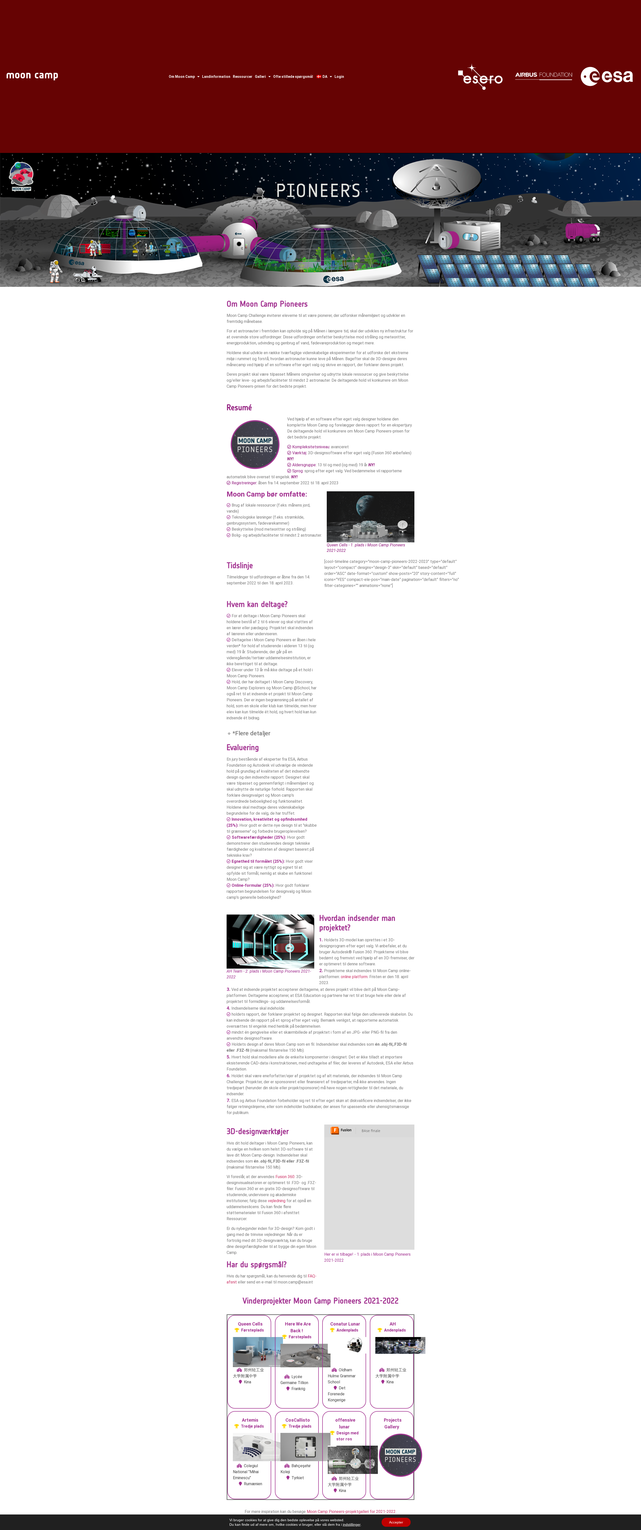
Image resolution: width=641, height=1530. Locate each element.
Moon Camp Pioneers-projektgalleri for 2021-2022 (351, 1511)
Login (339, 77)
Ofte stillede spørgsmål (293, 77)
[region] (320, 220)
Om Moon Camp (182, 77)
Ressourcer (242, 77)
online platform (354, 976)
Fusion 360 (284, 1176)
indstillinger (352, 1524)
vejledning (276, 1200)
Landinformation (216, 77)
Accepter (396, 1522)
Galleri (260, 77)
